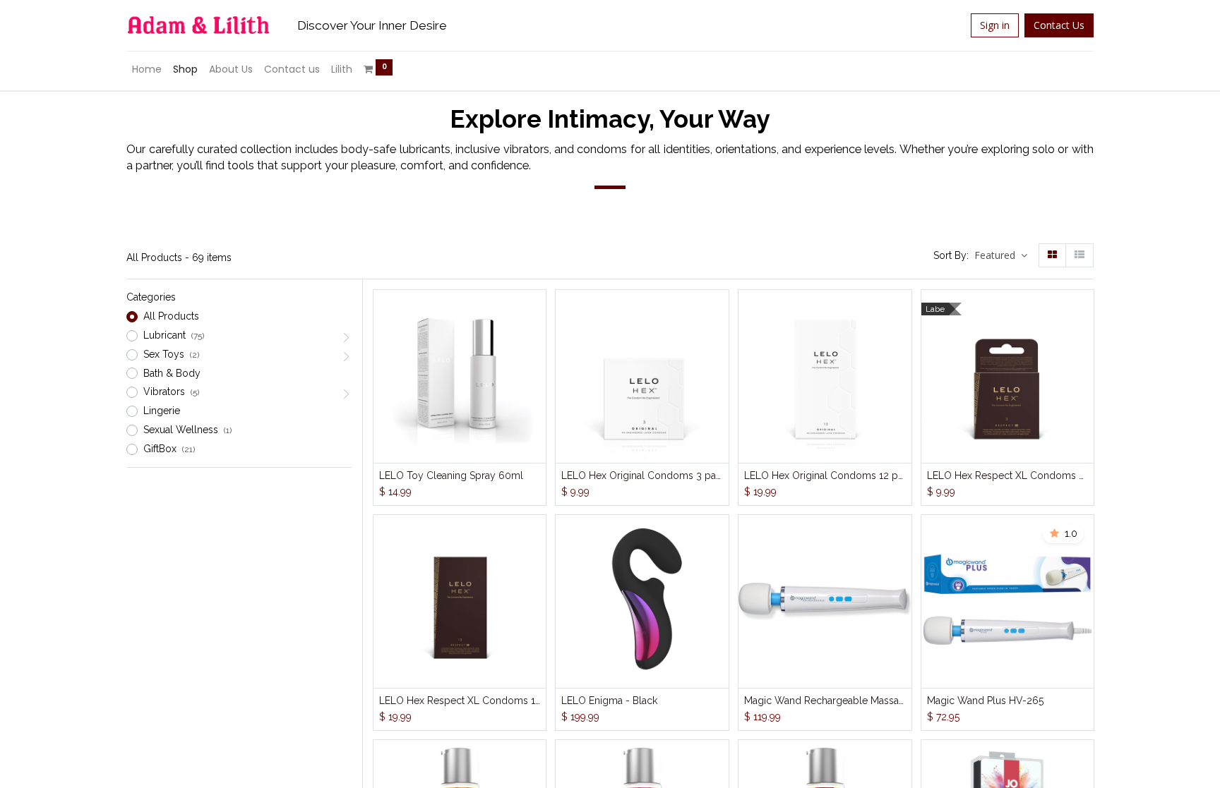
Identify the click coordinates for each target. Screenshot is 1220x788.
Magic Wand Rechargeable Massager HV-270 (825, 700)
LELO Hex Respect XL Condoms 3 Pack (1008, 475)
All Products (171, 316)
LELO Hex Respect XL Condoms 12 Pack (460, 700)
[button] (1000, 255)
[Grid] (1052, 255)
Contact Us (1059, 25)
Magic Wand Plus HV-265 (985, 700)
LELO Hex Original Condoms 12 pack (825, 475)
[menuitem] (146, 70)
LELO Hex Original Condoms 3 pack (642, 475)
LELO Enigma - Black (609, 700)
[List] (1079, 255)
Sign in (995, 25)
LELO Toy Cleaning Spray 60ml (451, 475)
